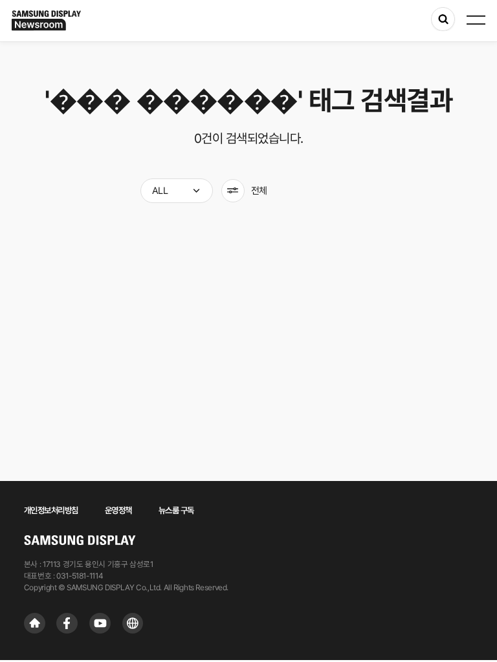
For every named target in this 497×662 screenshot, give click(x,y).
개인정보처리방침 (51, 510)
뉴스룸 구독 (176, 510)
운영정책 (118, 510)
